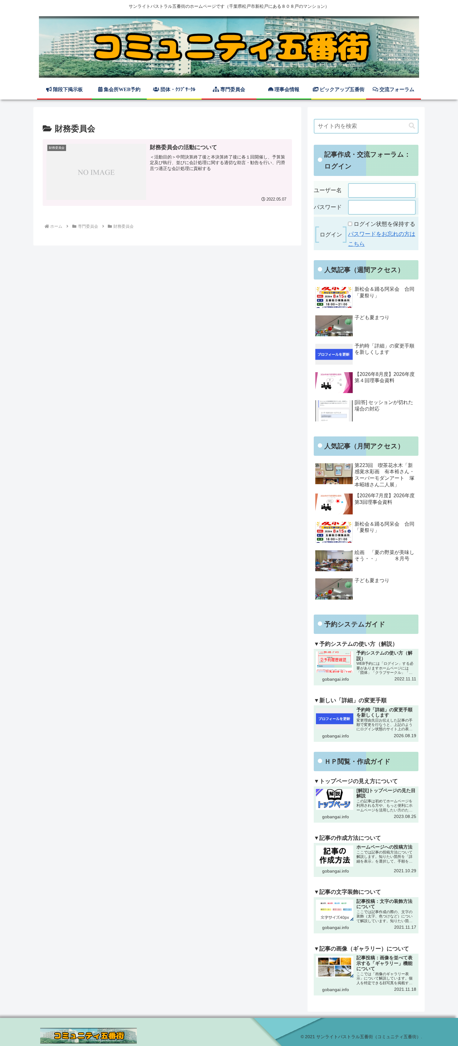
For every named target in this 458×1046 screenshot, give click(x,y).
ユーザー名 (328, 190)
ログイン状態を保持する (384, 224)
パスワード (328, 207)
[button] (411, 125)
